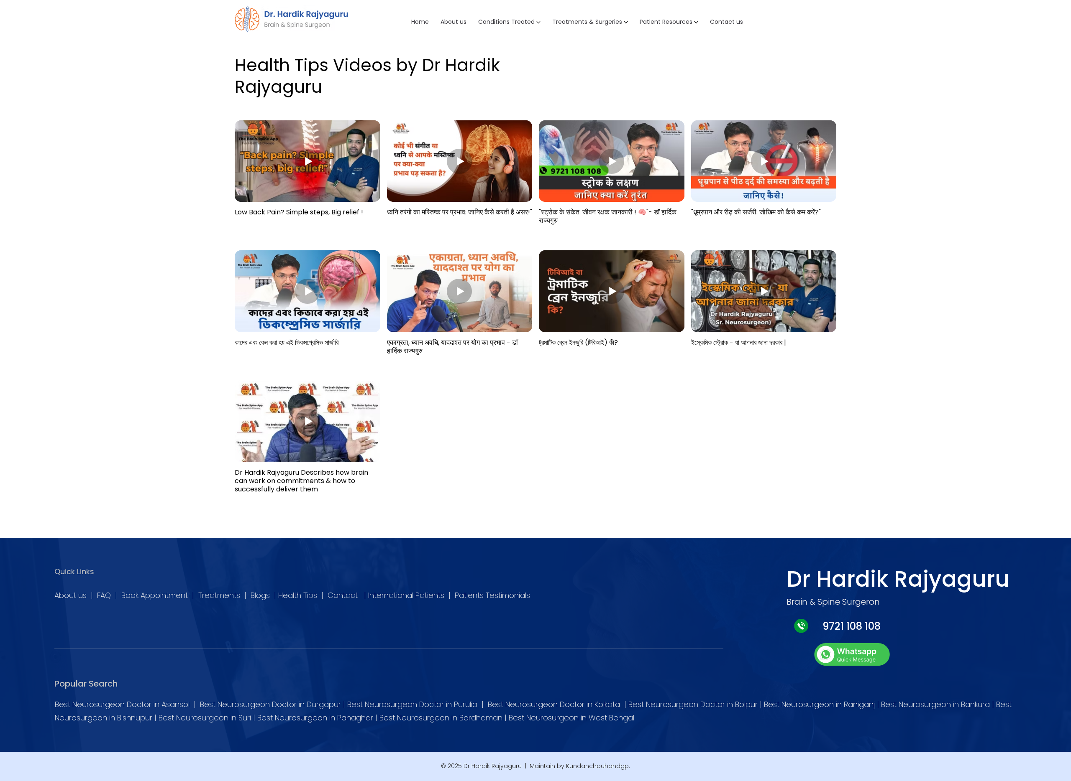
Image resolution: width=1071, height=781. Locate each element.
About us (70, 595)
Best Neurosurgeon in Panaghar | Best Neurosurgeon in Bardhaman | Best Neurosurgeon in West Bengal (445, 717)
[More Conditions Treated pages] (538, 22)
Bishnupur (135, 717)
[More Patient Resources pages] (696, 22)
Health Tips (297, 595)
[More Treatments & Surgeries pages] (626, 22)
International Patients (406, 595)
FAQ (106, 595)
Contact (344, 595)
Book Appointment (154, 595)
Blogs (262, 595)
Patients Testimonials (491, 595)
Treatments (221, 595)
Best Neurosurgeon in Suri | (208, 717)
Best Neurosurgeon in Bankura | (938, 704)
